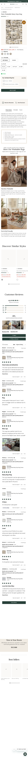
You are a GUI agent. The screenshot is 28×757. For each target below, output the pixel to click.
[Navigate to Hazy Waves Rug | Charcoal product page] (8, 258)
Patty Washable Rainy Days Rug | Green (15, 358)
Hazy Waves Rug (4, 270)
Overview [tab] (9, 110)
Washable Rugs (17, 7)
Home (2, 7)
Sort (14, 344)
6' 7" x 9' (15, 66)
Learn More (24, 77)
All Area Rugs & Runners (9, 7)
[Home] (14, 4)
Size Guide (25, 63)
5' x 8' (9, 66)
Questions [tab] (14, 332)
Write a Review (16, 339)
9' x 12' (3, 70)
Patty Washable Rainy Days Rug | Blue (15, 579)
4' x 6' (3, 66)
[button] (4, 16)
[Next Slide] (24, 325)
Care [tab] (20, 110)
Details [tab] (15, 110)
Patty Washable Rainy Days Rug (6, 9)
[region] (14, 325)
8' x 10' (20, 66)
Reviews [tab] (5, 332)
